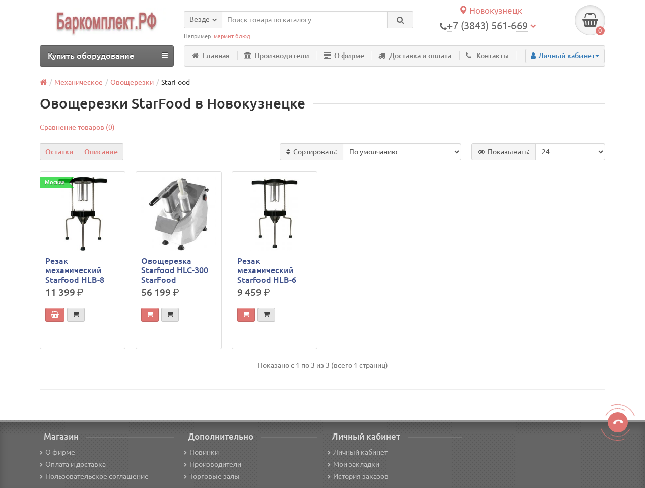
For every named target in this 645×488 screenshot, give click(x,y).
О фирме (349, 55)
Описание (101, 152)
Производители (281, 55)
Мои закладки (356, 464)
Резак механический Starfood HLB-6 (266, 270)
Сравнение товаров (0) (77, 127)
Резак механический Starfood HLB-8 (74, 270)
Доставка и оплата (420, 55)
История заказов (361, 476)
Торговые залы (214, 476)
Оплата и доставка (75, 464)
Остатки (59, 152)
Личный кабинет (360, 452)
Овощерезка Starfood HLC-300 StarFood (174, 270)
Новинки (204, 452)
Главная (216, 55)
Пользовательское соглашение (97, 476)
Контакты (492, 55)
